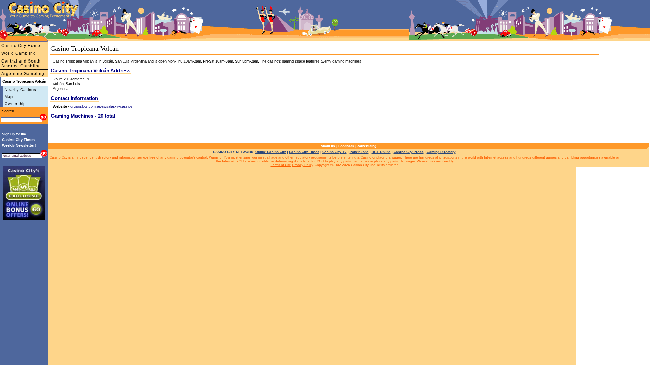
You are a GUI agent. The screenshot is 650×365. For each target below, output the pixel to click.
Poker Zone (359, 152)
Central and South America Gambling (21, 63)
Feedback (346, 146)
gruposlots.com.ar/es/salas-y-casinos (101, 106)
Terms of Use (281, 165)
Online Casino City (270, 152)
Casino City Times (304, 152)
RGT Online (381, 152)
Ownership (15, 104)
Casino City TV (334, 152)
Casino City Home (20, 45)
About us (328, 146)
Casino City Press (409, 152)
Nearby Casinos (20, 90)
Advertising (367, 146)
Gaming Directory (441, 152)
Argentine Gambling (22, 73)
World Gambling (18, 53)
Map (9, 97)
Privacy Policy (302, 165)
